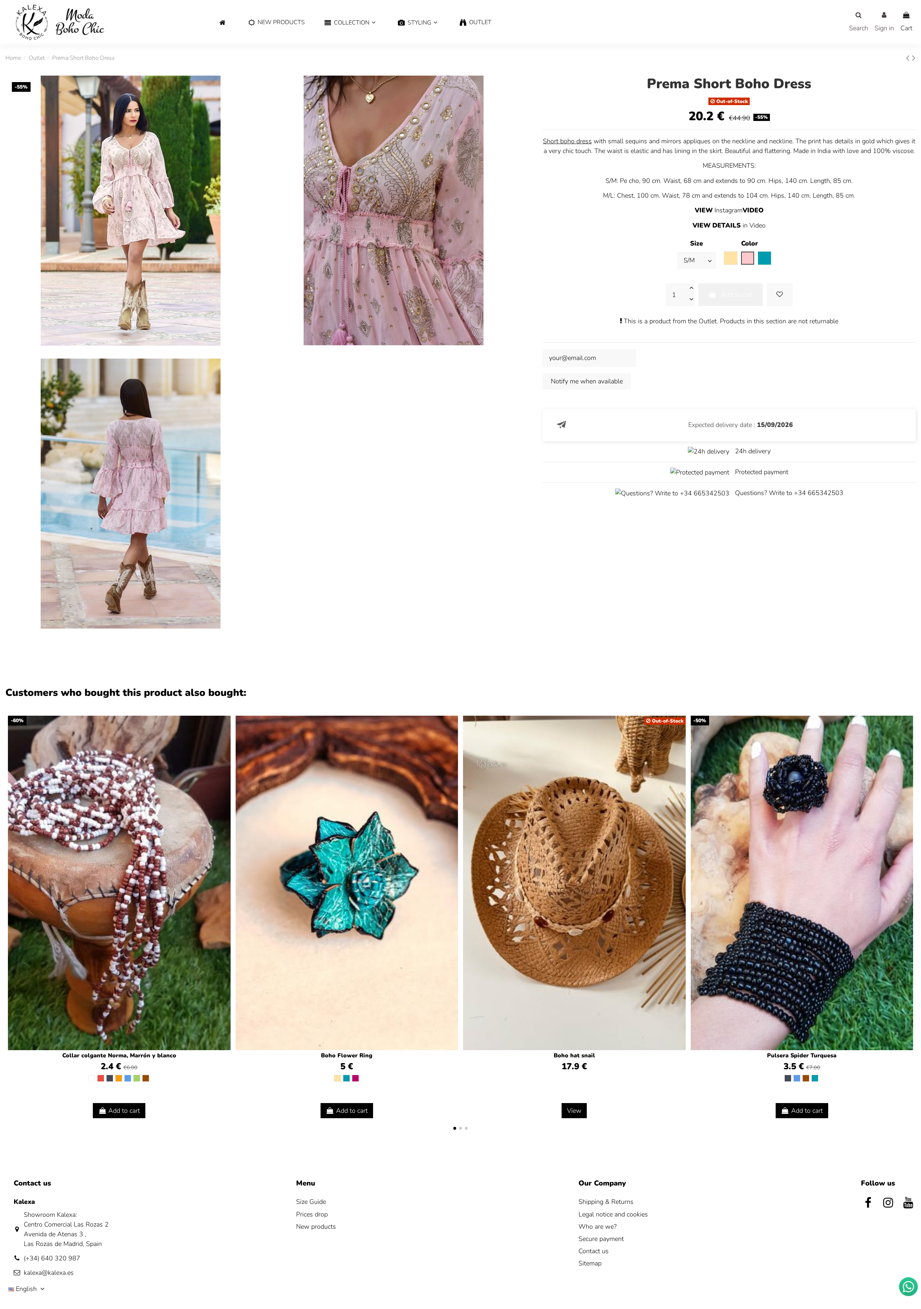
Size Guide (311, 1201)
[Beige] (337, 1078)
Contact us (594, 1251)
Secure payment (601, 1238)
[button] (349, 23)
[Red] (100, 1078)
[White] (92, 1078)
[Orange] (118, 1078)
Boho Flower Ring (346, 1056)
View (574, 1110)
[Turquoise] (346, 1078)
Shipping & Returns (606, 1201)
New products (316, 1226)
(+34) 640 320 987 (52, 1258)
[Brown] (145, 1078)
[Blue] (127, 1078)
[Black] (109, 1078)
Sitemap (590, 1263)
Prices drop (312, 1214)
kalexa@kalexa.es (49, 1272)
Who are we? (598, 1226)
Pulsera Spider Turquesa (801, 1056)
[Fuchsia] (355, 1078)
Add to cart (737, 294)
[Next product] (914, 58)
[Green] (136, 1078)
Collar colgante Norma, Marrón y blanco (119, 1056)
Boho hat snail (574, 1056)
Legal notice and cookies (613, 1214)
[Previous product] (909, 58)
